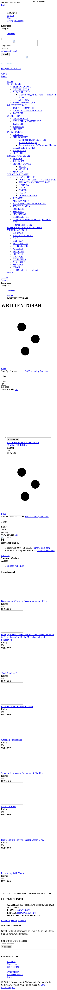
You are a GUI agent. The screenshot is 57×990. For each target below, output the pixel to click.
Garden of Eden (8, 806)
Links (3, 5)
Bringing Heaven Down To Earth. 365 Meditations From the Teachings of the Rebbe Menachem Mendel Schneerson (27, 637)
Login (10, 977)
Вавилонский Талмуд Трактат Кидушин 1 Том (24, 601)
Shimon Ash (15, 566)
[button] (15, 442)
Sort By (4, 371)
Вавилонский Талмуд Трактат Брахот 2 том (22, 840)
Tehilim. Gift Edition (17, 445)
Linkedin (22, 920)
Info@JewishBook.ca (26, 912)
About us (11, 961)
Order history (13, 972)
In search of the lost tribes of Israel (17, 706)
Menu (4, 76)
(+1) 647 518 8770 (11, 68)
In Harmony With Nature (12, 873)
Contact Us (12, 18)
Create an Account (15, 20)
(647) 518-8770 (24, 910)
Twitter (14, 920)
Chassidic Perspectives (11, 740)
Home (10, 295)
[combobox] (14, 48)
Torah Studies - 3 (9, 673)
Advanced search (15, 974)
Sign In (10, 15)
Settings (4, 280)
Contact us (12, 964)
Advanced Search (9, 51)
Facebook (5, 920)
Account (5, 277)
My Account (13, 967)
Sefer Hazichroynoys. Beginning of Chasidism (22, 773)
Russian (11, 33)
